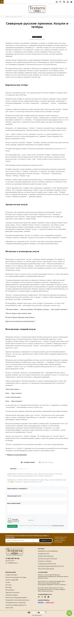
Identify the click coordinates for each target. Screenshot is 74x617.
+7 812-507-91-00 (12, 558)
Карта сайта (9, 607)
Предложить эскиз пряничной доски (17, 600)
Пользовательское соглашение (15, 602)
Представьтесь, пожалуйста (17, 488)
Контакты (8, 585)
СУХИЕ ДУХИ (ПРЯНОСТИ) (47, 564)
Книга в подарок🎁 (11, 580)
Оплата (7, 582)
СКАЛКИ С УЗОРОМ (44, 561)
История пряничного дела (37, 39)
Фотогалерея (9, 590)
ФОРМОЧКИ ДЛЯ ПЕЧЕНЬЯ (47, 559)
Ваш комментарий (14, 503)
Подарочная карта (11, 575)
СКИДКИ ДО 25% (43, 554)
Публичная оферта (11, 595)
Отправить (12, 526)
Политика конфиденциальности (15, 605)
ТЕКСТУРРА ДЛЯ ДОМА (46, 569)
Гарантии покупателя (12, 592)
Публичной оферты (58, 525)
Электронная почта (14, 496)
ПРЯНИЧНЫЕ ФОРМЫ (45, 556)
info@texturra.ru (13, 563)
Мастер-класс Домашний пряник (16, 597)
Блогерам (8, 587)
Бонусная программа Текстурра (15, 577)
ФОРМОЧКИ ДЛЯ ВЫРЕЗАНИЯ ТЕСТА (51, 566)
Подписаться (45, 540)
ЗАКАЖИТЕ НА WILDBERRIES (48, 551)
